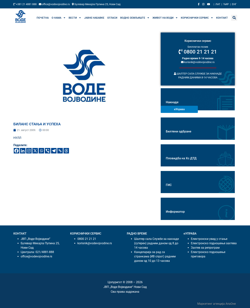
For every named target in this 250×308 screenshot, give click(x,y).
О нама (56, 17)
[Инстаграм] (29, 150)
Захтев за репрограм (205, 247)
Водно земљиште (132, 17)
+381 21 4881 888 (26, 4)
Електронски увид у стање (209, 239)
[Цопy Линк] (60, 150)
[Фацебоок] (16, 150)
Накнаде (172, 102)
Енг (234, 4)
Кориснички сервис (195, 17)
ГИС (169, 185)
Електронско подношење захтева (214, 243)
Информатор (175, 211)
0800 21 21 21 (199, 52)
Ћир (226, 4)
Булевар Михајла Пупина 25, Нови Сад (97, 4)
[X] (35, 150)
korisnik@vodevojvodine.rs (199, 61)
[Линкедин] (22, 150)
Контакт (222, 17)
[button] (234, 18)
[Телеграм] (54, 150)
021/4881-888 (45, 252)
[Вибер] (47, 150)
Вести (73, 17)
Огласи (112, 17)
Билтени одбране (178, 131)
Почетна (43, 17)
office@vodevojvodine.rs (55, 4)
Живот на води (162, 17)
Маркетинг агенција (211, 303)
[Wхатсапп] (41, 150)
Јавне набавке (94, 17)
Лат (217, 4)
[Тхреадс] (66, 150)
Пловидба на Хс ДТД (181, 158)
